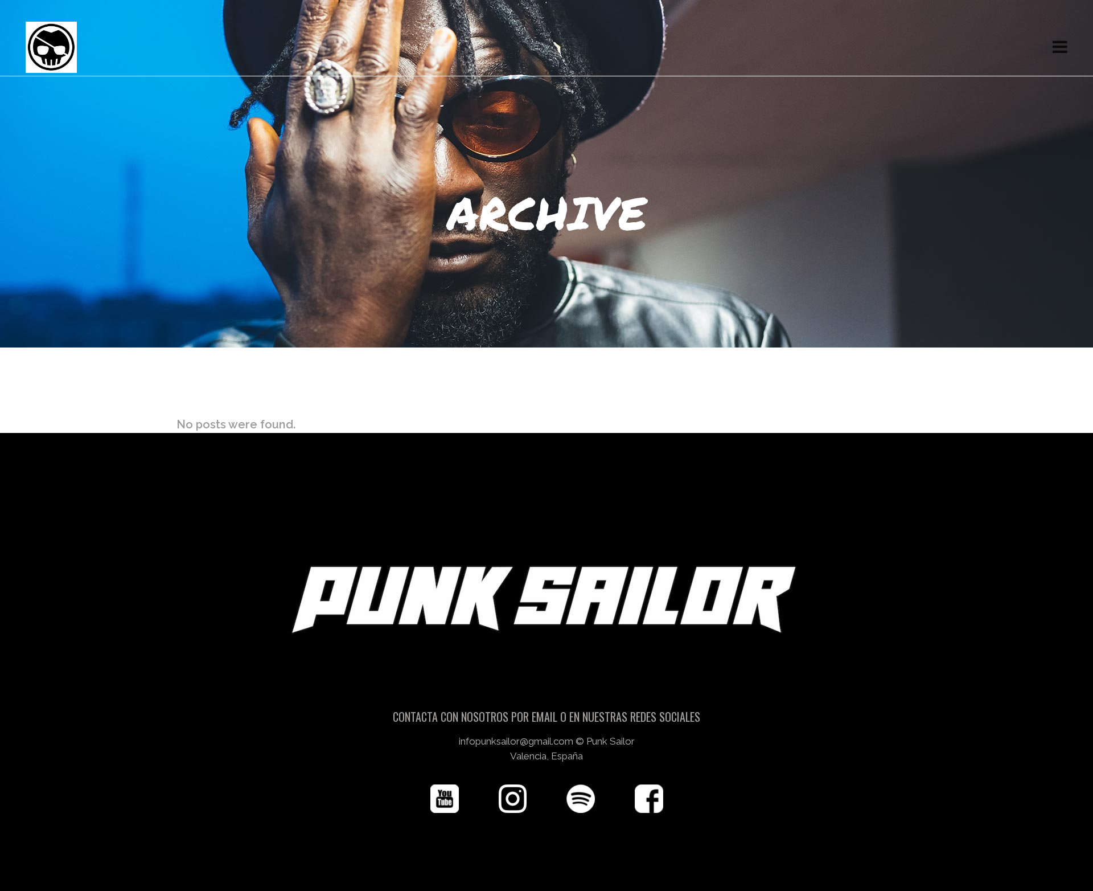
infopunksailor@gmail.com (516, 741)
